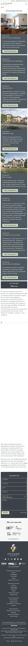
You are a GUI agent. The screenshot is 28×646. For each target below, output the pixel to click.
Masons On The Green (13, 610)
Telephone (5, 491)
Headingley (13, 574)
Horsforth (14, 576)
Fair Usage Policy (13, 598)
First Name (5, 479)
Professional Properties (13, 570)
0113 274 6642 (14, 283)
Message (5, 500)
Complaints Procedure (13, 603)
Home (2, 7)
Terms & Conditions (14, 614)
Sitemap (13, 612)
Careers (13, 605)
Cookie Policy (14, 616)
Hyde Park (13, 589)
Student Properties (13, 583)
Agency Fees (13, 601)
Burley (14, 572)
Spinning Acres (13, 608)
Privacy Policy (14, 599)
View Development (11, 52)
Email (4, 487)
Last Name (5, 483)
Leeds (13, 578)
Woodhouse (13, 594)
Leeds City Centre (13, 580)
